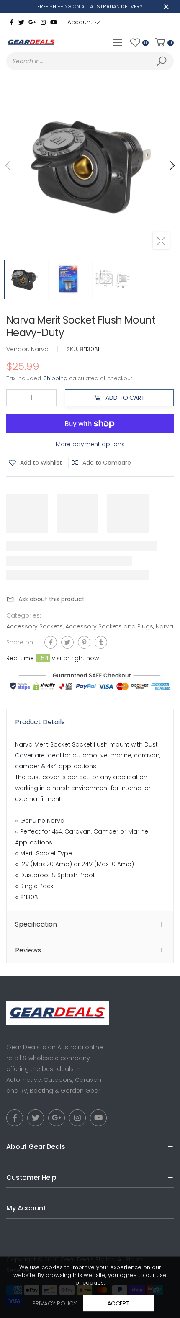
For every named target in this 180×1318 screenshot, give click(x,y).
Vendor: (18, 349)
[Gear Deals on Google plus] (32, 22)
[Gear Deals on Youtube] (53, 22)
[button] (171, 165)
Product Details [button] (40, 722)
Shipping (55, 378)
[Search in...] (163, 61)
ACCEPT (118, 1303)
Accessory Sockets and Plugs (109, 626)
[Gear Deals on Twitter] (21, 22)
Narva (164, 626)
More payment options (90, 444)
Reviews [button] (28, 950)
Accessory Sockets (34, 626)
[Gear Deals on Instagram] (43, 22)
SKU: (73, 349)
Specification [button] (36, 924)
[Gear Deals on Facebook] (11, 22)
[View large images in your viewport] (161, 240)
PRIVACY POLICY (54, 1303)
